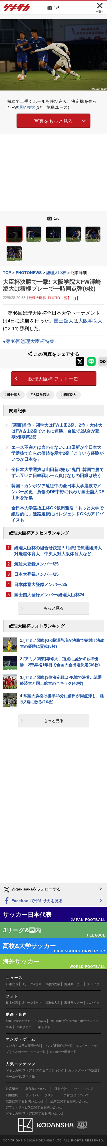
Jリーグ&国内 (32, 984)
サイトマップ (83, 1089)
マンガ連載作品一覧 (58, 1045)
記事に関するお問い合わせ (69, 1101)
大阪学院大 (90, 321)
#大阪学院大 (40, 395)
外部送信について (76, 1095)
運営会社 (60, 1089)
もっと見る (54, 608)
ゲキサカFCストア (19, 1070)
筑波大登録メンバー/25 (36, 563)
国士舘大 (63, 321)
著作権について (36, 1089)
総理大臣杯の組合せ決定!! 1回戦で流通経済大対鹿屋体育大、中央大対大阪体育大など (58, 550)
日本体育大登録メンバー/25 (40, 584)
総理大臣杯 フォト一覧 (53, 378)
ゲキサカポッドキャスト (33, 1027)
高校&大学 (53, 984)
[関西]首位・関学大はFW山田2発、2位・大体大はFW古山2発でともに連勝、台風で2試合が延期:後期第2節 (56, 431)
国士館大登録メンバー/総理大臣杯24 (49, 594)
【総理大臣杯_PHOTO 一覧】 (48, 298)
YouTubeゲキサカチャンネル (26, 1020)
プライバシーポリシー (41, 1095)
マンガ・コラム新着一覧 (23, 1045)
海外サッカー (73, 984)
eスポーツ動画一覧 (63, 1052)
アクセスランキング (50, 1070)
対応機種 (12, 1089)
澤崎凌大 (26, 107)
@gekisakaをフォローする (35, 889)
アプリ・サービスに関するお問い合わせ (34, 1107)
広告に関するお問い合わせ (24, 1101)
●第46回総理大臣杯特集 (28, 341)
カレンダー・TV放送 (82, 1070)
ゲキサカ (17, 9)
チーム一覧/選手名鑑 (20, 1076)
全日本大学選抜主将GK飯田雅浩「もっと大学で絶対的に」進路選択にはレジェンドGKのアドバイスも (57, 513)
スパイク (93, 984)
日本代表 (12, 984)
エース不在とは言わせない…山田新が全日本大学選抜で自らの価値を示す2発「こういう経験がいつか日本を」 (57, 453)
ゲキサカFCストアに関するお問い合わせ (34, 1113)
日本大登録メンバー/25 (36, 574)
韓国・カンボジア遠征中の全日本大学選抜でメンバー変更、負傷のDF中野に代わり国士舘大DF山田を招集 (57, 491)
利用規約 (12, 1095)
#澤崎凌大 (68, 395)
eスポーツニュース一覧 (29, 1052)
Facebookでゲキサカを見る (36, 900)
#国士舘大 (12, 395)
